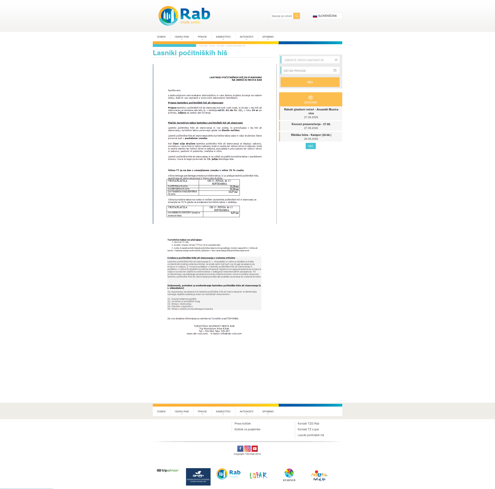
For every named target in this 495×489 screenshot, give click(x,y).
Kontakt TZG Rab (308, 423)
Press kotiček (243, 423)
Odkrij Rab (182, 38)
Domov (161, 36)
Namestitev (223, 38)
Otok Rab (203, 45)
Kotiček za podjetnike (247, 429)
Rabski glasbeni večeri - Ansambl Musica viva (311, 113)
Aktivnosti (246, 38)
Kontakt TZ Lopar (308, 429)
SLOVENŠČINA (327, 16)
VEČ (310, 146)
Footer (212, 45)
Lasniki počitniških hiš (235, 45)
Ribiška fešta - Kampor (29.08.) (311, 137)
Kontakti (220, 45)
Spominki (268, 38)
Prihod (202, 38)
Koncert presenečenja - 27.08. (311, 126)
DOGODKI (310, 102)
